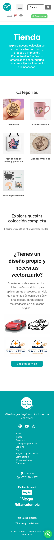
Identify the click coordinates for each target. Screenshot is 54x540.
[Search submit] (48, 7)
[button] (19, 7)
